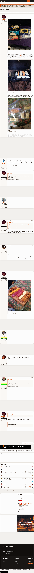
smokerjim (4, 479)
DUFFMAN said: (10, 173)
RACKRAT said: (10, 222)
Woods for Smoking (21, 509)
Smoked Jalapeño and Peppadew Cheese (9, 471)
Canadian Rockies (4, 342)
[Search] (33, 1)
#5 (32, 220)
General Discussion (21, 498)
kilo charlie (30, 484)
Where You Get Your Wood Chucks (24, 507)
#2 (32, 158)
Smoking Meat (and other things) (19, 563)
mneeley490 (5, 467)
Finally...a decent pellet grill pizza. (8, 481)
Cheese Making (13, 467)
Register (29, 561)
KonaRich (4, 487)
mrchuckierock (3, 19)
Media (16, 561)
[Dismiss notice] (32, 5)
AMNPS (21, 16)
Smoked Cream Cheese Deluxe (7, 475)
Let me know (12, 6)
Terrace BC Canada (4, 207)
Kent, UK (5, 388)
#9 (32, 355)
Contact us (4, 563)
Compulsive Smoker (6, 472)
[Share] (31, 15)
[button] (14, 1)
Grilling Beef (20, 506)
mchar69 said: (10, 414)
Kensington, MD (5, 364)
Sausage (11, 487)
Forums (4, 561)
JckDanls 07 (29, 469)
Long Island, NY (5, 23)
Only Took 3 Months (22, 511)
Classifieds (16, 564)
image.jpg (9, 50)
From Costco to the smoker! (7, 486)
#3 (32, 171)
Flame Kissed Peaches (25, 500)
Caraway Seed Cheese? (6, 466)
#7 (32, 272)
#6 (32, 245)
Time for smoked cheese (6, 478)
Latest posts (20, 494)
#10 (32, 377)
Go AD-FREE (30, 563)
